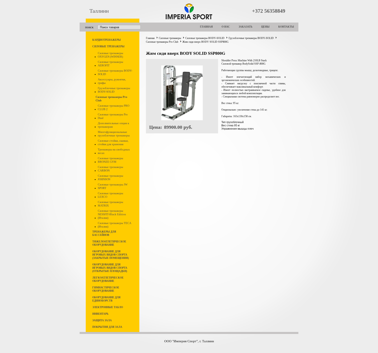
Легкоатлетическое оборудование (108, 279)
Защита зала (102, 320)
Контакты (286, 26)
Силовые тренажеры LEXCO (110, 195)
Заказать (245, 26)
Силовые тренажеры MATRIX (110, 203)
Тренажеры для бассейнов (104, 233)
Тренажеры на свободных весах (114, 151)
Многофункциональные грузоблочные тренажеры (114, 133)
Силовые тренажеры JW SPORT (113, 186)
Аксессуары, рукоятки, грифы (112, 81)
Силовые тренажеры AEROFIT (110, 63)
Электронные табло (107, 307)
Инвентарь (100, 313)
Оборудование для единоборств (106, 299)
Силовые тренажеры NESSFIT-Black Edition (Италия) (112, 214)
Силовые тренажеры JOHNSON (110, 177)
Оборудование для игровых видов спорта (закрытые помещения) (110, 254)
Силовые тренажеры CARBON (110, 168)
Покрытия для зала (107, 326)
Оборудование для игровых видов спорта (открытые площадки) (109, 268)
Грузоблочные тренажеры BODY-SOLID (114, 89)
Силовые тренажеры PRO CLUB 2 (113, 107)
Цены (265, 26)
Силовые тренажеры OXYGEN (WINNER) (110, 54)
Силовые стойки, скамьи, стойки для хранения (113, 142)
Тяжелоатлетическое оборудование (109, 243)
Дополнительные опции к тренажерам (113, 125)
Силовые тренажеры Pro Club (111, 98)
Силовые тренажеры (108, 46)
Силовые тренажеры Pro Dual (113, 116)
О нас (226, 26)
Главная (206, 26)
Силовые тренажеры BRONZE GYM (110, 160)
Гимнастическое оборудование (105, 289)
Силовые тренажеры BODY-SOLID (115, 72)
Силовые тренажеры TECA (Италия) (114, 224)
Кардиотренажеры (106, 39)
